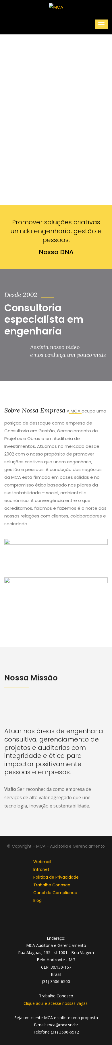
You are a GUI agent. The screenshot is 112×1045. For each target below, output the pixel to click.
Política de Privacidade (56, 877)
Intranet (41, 869)
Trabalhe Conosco (51, 885)
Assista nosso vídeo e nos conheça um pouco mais (68, 350)
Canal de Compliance (55, 893)
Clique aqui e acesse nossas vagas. (56, 1003)
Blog (37, 900)
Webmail (42, 862)
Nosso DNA (56, 252)
